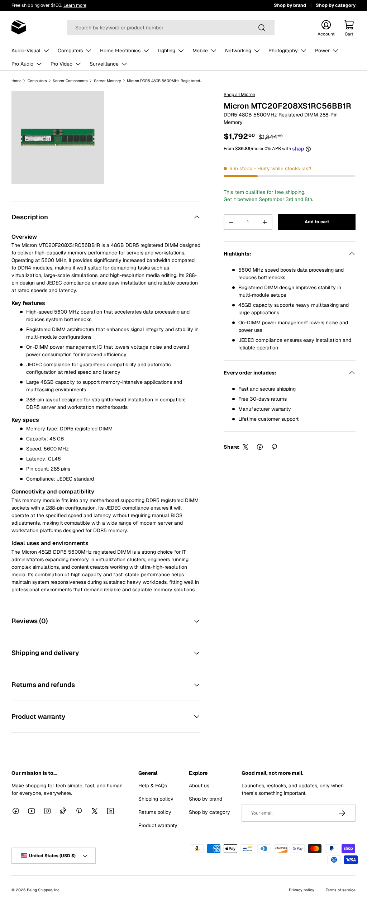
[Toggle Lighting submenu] (181, 50)
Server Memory (107, 80)
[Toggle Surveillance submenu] (124, 63)
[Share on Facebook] (260, 447)
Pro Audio (22, 64)
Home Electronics (120, 50)
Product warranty (157, 825)
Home (16, 80)
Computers (70, 50)
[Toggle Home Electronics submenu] (146, 50)
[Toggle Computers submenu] (88, 50)
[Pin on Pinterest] (274, 447)
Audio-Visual (25, 50)
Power (322, 50)
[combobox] (171, 27)
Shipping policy (155, 799)
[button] (349, 27)
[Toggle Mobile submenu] (213, 50)
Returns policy (154, 812)
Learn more (74, 5)
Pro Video (61, 64)
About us (199, 785)
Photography (283, 50)
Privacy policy (301, 889)
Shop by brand (290, 5)
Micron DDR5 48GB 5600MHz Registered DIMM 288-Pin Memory (164, 80)
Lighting (166, 50)
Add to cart (317, 222)
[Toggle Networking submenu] (257, 50)
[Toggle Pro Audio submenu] (39, 63)
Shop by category (336, 5)
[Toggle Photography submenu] (303, 50)
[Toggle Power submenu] (335, 50)
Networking (238, 50)
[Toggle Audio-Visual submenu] (46, 50)
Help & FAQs (152, 785)
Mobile (200, 50)
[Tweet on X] (245, 447)
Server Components (70, 80)
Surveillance (104, 64)
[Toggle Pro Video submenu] (78, 63)
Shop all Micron (239, 94)
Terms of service (341, 889)
